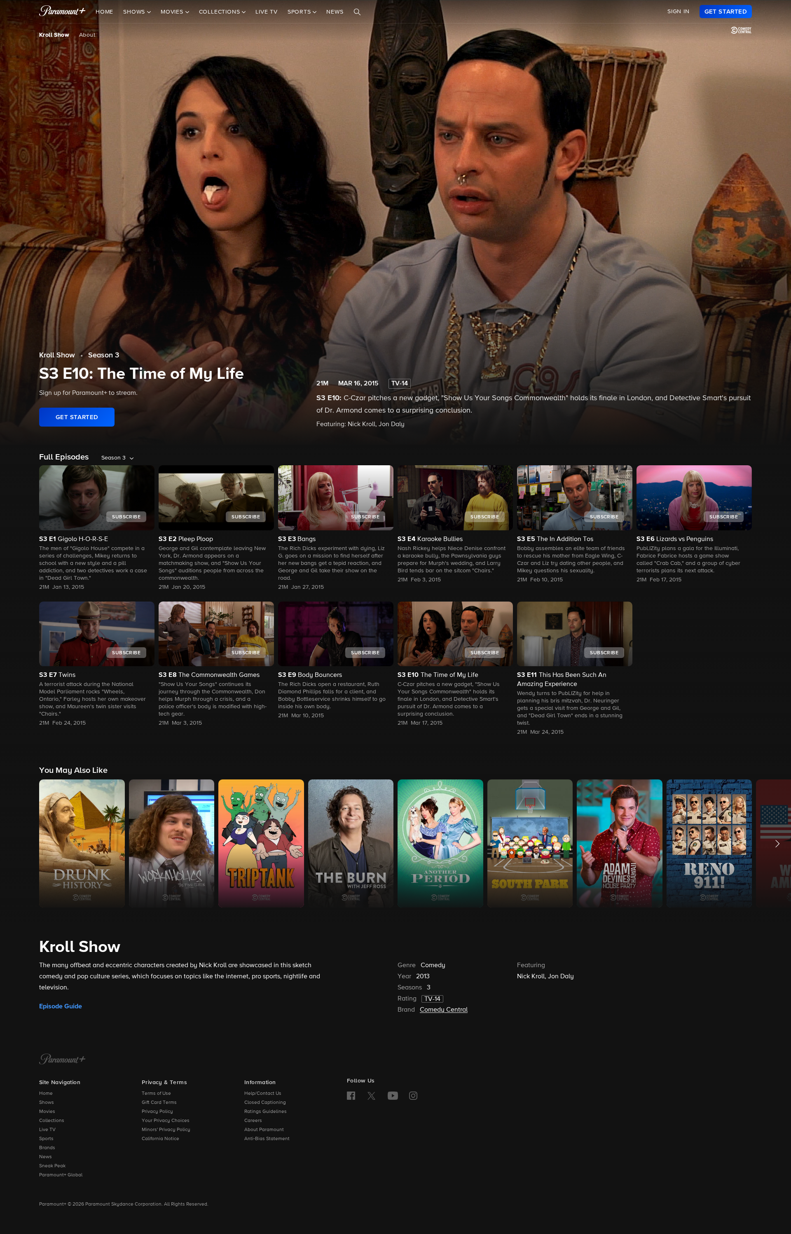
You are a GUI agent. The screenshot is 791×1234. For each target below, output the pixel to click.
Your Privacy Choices (166, 1120)
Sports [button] (300, 12)
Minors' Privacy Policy (166, 1129)
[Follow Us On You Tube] (393, 1096)
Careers (253, 1120)
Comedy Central (444, 1010)
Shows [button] (135, 12)
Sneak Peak (52, 1166)
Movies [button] (173, 12)
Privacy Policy (157, 1111)
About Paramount (264, 1129)
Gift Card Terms (159, 1102)
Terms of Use (156, 1093)
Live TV (266, 12)
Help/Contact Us (262, 1093)
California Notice (160, 1138)
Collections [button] (220, 12)
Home (104, 12)
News (334, 12)
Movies (47, 1111)
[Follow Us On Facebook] (351, 1096)
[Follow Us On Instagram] (413, 1096)
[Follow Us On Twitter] (371, 1095)
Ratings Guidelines (265, 1111)
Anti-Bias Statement (267, 1138)
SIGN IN (678, 11)
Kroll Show (54, 35)
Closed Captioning (265, 1102)
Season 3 (103, 355)
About (87, 35)
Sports (46, 1138)
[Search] (357, 12)
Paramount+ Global (60, 1175)
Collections (51, 1120)
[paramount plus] (62, 11)
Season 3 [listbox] (113, 458)
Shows (46, 1102)
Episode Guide (60, 1006)
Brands (47, 1147)
